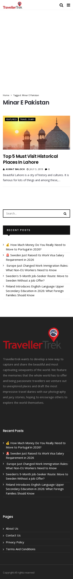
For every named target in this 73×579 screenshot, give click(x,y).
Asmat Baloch (15, 169)
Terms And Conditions (20, 549)
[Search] (65, 213)
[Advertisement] (36, 54)
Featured (11, 119)
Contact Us (13, 535)
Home (6, 95)
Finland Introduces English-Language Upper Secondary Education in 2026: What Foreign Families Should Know (35, 290)
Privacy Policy (15, 542)
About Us (12, 528)
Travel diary (27, 119)
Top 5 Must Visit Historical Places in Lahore (30, 159)
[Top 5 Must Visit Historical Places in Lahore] (36, 133)
